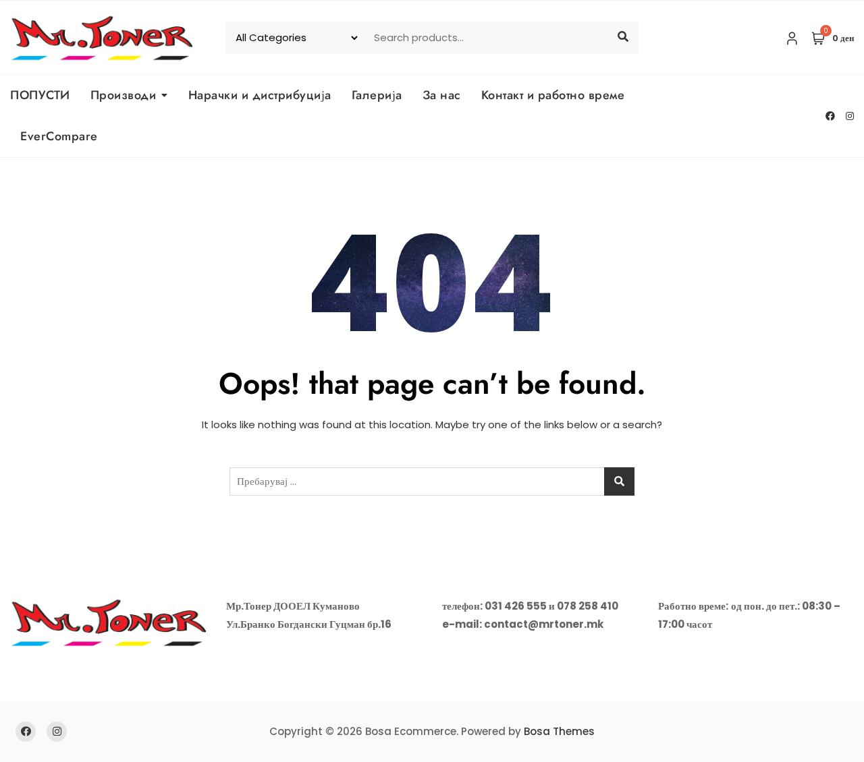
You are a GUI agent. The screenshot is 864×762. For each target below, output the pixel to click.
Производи (123, 95)
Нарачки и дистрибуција (259, 95)
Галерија (377, 95)
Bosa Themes (559, 731)
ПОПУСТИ (40, 95)
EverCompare (59, 136)
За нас (442, 95)
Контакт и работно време (553, 95)
